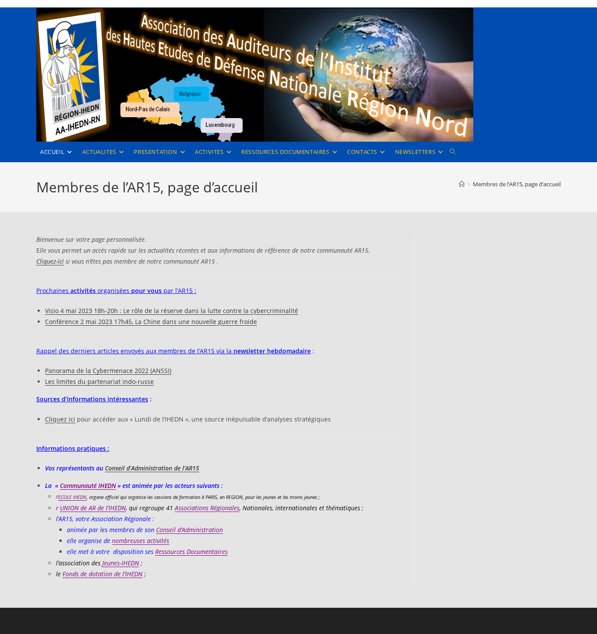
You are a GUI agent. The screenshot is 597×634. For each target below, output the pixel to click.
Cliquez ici (60, 419)
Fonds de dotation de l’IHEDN (102, 574)
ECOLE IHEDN (72, 497)
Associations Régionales (207, 508)
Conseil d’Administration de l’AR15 (152, 468)
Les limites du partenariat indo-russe (99, 381)
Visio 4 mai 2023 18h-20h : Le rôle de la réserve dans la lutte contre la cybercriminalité (171, 311)
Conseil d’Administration (189, 530)
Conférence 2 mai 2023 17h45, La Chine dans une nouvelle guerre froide (151, 321)
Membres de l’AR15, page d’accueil (517, 184)
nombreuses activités (140, 540)
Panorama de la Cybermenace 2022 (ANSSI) (108, 370)
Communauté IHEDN (88, 485)
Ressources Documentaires (191, 551)
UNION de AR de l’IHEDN (93, 508)
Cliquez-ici (50, 261)
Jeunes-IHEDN (120, 563)
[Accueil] (462, 184)
